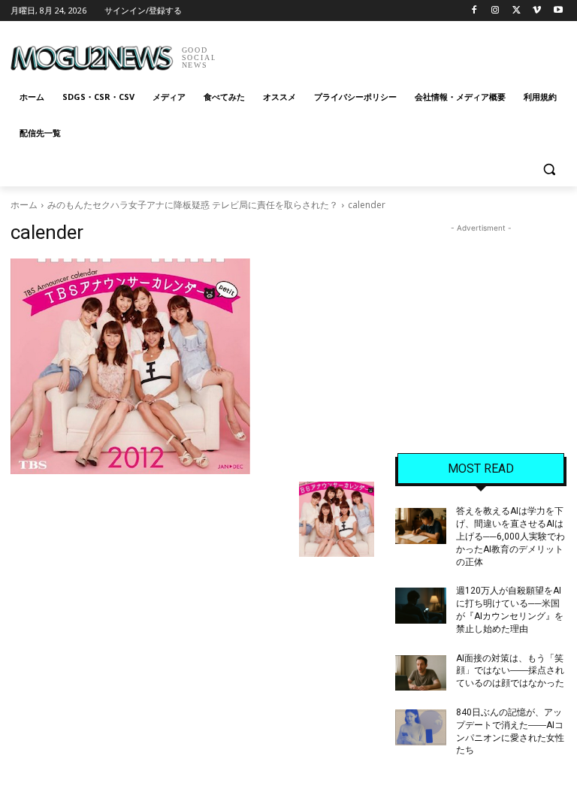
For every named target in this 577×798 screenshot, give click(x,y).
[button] (548, 169)
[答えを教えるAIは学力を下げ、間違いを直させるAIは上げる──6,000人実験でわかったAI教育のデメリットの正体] (420, 526)
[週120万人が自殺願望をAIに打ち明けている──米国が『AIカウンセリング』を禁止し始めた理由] (420, 606)
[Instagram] (495, 11)
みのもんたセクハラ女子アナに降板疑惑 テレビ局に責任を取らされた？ (192, 204)
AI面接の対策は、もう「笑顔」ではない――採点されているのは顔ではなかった (510, 671)
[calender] (192, 366)
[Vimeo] (536, 11)
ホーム (24, 204)
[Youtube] (557, 11)
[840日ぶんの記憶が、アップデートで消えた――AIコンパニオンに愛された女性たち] (420, 727)
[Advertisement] (390, 52)
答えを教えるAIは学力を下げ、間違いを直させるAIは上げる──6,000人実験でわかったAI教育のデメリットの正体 (510, 536)
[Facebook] (474, 11)
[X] (516, 11)
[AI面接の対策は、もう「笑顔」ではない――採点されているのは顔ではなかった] (420, 673)
